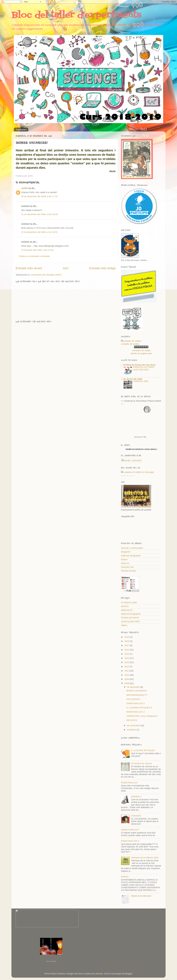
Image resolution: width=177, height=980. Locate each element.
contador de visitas (130, 344)
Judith (24, 188)
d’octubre (132, 730)
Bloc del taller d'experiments (76, 15)
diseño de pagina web (141, 353)
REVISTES (131, 720)
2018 (127, 641)
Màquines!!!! (127, 610)
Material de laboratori (141, 896)
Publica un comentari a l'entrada (34, 256)
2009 (127, 679)
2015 (127, 654)
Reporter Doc (127, 567)
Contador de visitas (141, 350)
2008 (127, 683)
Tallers (124, 625)
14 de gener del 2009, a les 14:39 (37, 250)
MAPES (125, 606)
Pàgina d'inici (21, 130)
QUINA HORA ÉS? (130, 830)
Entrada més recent (29, 268)
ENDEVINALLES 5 (135, 703)
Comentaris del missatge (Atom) (45, 275)
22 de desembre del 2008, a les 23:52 (39, 232)
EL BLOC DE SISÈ (133, 379)
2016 (127, 650)
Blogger (128, 973)
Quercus (125, 563)
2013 (127, 662)
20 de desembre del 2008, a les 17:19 (39, 196)
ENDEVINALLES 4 (135, 712)
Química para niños (130, 621)
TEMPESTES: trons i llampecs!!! (142, 716)
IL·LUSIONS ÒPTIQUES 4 (139, 707)
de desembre (133, 687)
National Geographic (131, 555)
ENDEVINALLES (129, 782)
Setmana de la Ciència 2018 (144, 857)
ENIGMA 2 (136, 796)
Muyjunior (125, 552)
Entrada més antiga (102, 268)
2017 (127, 645)
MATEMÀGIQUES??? (137, 695)
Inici (66, 268)
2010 (127, 675)
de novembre (133, 725)
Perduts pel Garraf (130, 617)
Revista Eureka (128, 571)
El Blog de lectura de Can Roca (140, 365)
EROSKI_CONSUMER (132, 548)
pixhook (99, 973)
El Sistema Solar (129, 602)
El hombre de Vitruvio (141, 763)
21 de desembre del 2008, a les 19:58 (39, 214)
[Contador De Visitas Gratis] (141, 347)
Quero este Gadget (51, 961)
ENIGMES (136, 816)
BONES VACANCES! (136, 690)
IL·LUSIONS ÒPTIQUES (143, 750)
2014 (127, 658)
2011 (127, 671)
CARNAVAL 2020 (140, 381)
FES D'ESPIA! (133, 699)
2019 (127, 637)
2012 (127, 666)
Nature (124, 559)
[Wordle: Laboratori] (131, 460)
